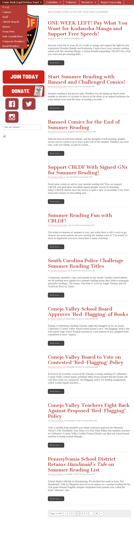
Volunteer (71, 2)
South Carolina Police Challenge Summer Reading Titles (85, 263)
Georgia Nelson (57, 177)
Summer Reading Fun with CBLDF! (80, 218)
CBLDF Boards (10, 22)
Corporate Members (13, 41)
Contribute (52, 2)
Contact (6, 12)
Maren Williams (57, 319)
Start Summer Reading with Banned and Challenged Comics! (86, 79)
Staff (5, 17)
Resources (87, 2)
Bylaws (6, 26)
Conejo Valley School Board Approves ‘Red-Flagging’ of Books (88, 311)
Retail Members (11, 46)
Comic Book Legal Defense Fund (20, 2)
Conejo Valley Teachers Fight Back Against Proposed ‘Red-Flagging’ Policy (89, 410)
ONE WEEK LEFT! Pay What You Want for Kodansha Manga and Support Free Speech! (87, 28)
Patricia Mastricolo (58, 86)
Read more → (56, 63)
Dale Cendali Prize (12, 36)
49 (96, 513)
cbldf (52, 38)
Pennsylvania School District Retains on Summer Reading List (82, 464)
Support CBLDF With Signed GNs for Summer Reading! (87, 170)
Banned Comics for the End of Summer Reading (84, 124)
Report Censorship (111, 2)
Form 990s (8, 31)
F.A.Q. (5, 7)
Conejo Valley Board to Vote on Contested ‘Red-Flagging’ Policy (86, 360)
